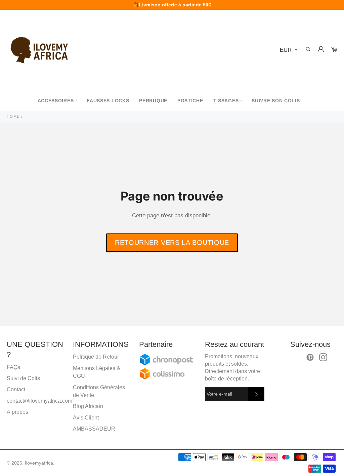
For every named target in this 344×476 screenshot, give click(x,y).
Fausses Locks (108, 100)
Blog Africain (88, 406)
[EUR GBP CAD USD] (288, 50)
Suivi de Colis (23, 378)
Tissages (226, 100)
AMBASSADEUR (94, 429)
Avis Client (86, 417)
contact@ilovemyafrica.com (39, 401)
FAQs (13, 367)
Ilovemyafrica (39, 463)
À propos (17, 412)
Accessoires (56, 100)
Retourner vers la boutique (172, 242)
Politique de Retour (96, 357)
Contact (16, 389)
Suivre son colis (276, 100)
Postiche (190, 100)
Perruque (153, 100)
